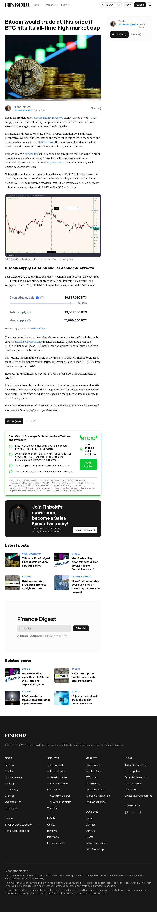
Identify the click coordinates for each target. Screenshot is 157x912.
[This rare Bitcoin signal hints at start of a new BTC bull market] (12, 560)
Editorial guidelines (96, 843)
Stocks (76, 554)
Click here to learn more (75, 886)
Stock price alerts (58, 795)
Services (53, 758)
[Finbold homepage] (78, 735)
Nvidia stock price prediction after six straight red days (34, 584)
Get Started (88, 464)
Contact (90, 824)
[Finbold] (17, 5)
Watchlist (52, 808)
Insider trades (56, 771)
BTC (93, 117)
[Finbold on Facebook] (126, 812)
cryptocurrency (56, 162)
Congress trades (58, 783)
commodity (31, 153)
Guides (51, 824)
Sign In (128, 5)
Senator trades (57, 777)
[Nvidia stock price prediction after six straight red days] (12, 582)
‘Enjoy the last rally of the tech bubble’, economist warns (84, 700)
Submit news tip (95, 849)
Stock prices (93, 765)
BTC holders (46, 142)
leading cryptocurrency (28, 341)
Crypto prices (93, 771)
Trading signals (55, 765)
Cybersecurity (13, 801)
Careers (90, 830)
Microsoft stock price (98, 795)
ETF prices (92, 777)
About (89, 818)
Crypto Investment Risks (138, 795)
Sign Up (140, 5)
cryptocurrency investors (48, 117)
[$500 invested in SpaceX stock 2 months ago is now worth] (12, 698)
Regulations (11, 808)
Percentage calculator (17, 830)
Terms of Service (113, 745)
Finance (9, 765)
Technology (11, 789)
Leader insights (55, 843)
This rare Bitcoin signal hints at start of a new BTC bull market (36, 562)
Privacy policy (132, 771)
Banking (9, 783)
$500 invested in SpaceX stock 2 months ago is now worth (36, 700)
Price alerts (53, 789)
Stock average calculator (19, 824)
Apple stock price (95, 789)
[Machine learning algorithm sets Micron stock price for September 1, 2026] (61, 560)
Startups (9, 795)
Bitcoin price (93, 783)
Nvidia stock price (96, 801)
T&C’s (51, 636)
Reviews (52, 830)
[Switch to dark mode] (149, 4)
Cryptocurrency (22, 110)
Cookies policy (133, 783)
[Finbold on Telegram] (140, 812)
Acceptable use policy (137, 777)
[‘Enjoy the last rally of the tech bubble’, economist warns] (61, 698)
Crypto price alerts (59, 801)
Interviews (53, 836)
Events (89, 836)
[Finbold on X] (133, 812)
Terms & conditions (136, 765)
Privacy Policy (60, 636)
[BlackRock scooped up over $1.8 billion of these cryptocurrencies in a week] (61, 582)
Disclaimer (131, 789)
